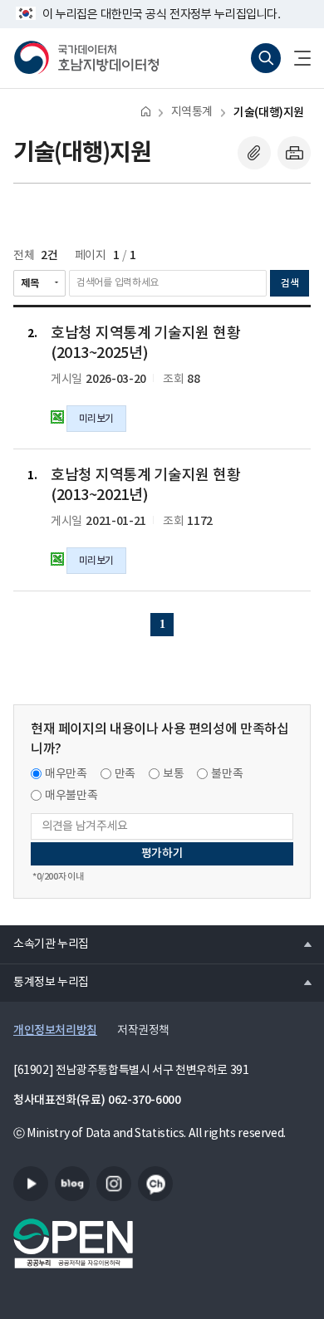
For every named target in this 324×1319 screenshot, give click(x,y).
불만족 (227, 774)
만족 (125, 774)
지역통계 (192, 112)
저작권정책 (143, 1030)
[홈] (145, 111)
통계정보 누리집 (44, 982)
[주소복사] (254, 152)
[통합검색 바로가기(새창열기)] (266, 58)
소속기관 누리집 (44, 943)
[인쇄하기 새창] (294, 152)
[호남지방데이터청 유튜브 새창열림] (30, 1183)
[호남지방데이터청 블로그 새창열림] (72, 1183)
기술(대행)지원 (268, 112)
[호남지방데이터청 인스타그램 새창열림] (113, 1183)
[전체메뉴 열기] (296, 58)
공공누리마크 (73, 1243)
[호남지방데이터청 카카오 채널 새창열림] (155, 1183)
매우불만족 (71, 795)
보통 (173, 774)
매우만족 (66, 774)
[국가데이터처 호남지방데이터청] (86, 58)
